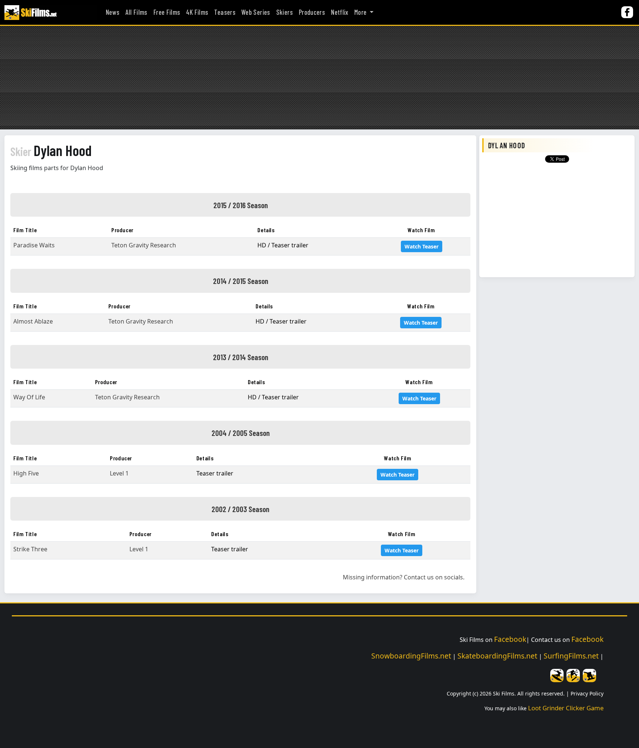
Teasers (225, 12)
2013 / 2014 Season (240, 357)
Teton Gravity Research (143, 245)
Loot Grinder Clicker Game (566, 708)
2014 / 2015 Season (240, 280)
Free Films (166, 12)
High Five (26, 473)
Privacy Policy (587, 693)
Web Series (255, 12)
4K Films (197, 12)
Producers (312, 12)
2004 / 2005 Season (241, 432)
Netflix (339, 12)
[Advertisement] (319, 77)
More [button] (361, 12)
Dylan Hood (51, 150)
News (112, 12)
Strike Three (30, 549)
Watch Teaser (422, 246)
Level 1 (119, 473)
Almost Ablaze (33, 321)
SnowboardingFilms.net (411, 656)
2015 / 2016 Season (240, 205)
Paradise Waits (34, 245)
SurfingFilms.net (571, 656)
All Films (136, 12)
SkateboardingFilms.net (497, 656)
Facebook (510, 639)
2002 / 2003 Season (240, 509)
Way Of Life (29, 397)
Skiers (284, 12)
